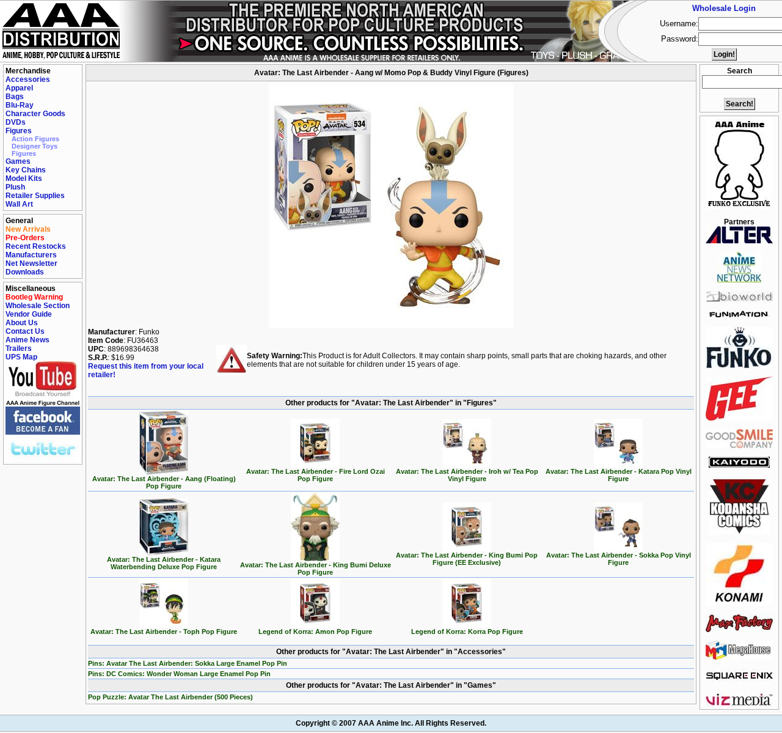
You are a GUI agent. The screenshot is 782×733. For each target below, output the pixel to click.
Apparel (19, 88)
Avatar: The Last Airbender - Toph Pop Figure (163, 631)
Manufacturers (31, 255)
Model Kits (23, 178)
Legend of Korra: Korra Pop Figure (467, 631)
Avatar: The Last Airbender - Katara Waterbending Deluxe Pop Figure (164, 563)
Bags (14, 96)
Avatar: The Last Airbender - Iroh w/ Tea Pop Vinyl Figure (467, 475)
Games (18, 161)
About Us (21, 323)
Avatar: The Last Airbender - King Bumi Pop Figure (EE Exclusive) (467, 558)
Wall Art (19, 204)
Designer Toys (34, 146)
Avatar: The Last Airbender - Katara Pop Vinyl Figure (619, 475)
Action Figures (35, 138)
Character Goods (35, 113)
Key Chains (25, 170)
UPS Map (21, 357)
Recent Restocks (35, 246)
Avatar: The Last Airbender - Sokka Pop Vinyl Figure (618, 558)
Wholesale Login (724, 8)
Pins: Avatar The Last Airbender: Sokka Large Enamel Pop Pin (187, 663)
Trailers (18, 348)
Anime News (27, 340)
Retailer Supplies (35, 195)
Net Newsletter (31, 263)
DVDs (15, 122)
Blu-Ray (19, 105)
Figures (18, 131)
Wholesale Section (37, 305)
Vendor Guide (28, 314)
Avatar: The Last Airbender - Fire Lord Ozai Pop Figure (315, 475)
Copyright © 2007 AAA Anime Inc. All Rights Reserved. (391, 723)
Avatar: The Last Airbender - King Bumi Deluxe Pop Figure (315, 568)
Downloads (24, 272)
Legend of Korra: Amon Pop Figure (315, 631)
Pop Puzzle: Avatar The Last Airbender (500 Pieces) (170, 697)
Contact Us (25, 331)
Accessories (27, 79)
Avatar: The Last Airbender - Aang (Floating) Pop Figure (164, 482)
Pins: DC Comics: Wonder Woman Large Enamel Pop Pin (179, 673)
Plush (15, 187)
